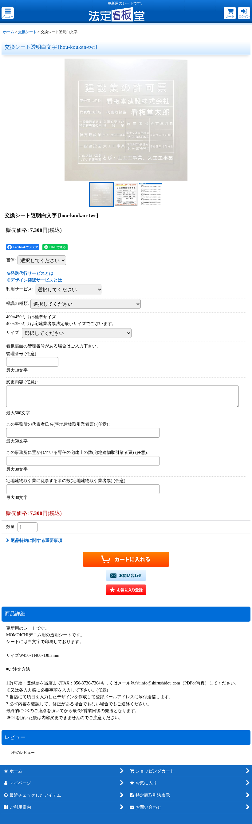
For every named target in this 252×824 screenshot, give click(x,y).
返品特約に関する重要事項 (36, 540)
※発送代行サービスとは (29, 273)
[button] (8, 13)
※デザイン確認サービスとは (34, 280)
